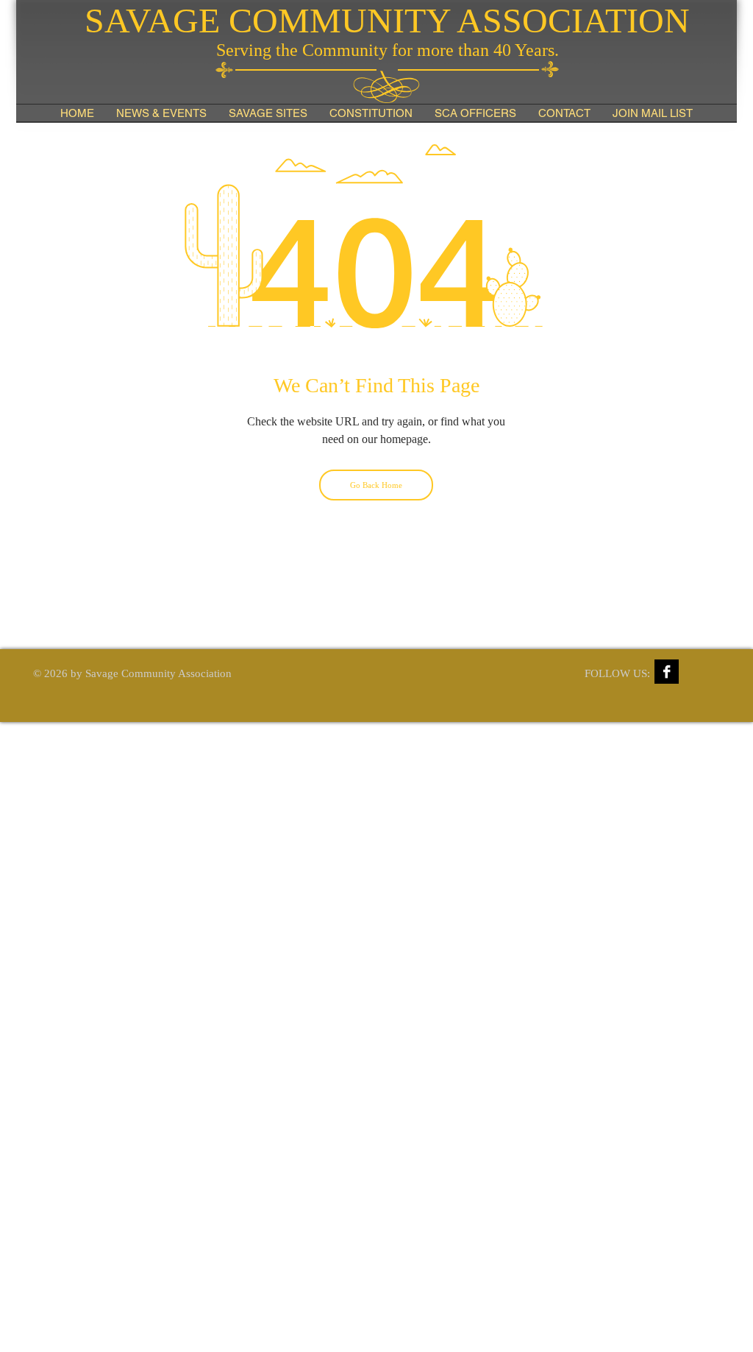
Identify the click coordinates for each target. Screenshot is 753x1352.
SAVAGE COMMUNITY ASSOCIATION (387, 20)
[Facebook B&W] (666, 671)
